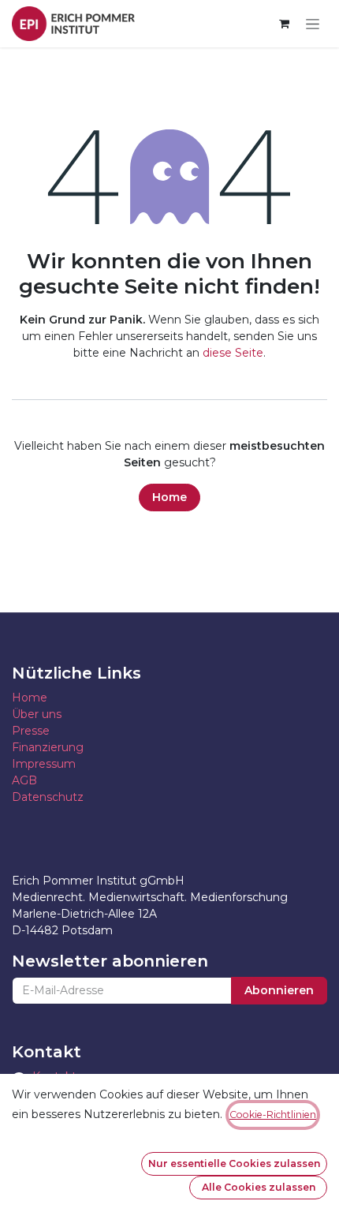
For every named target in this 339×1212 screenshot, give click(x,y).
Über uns (36, 714)
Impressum (44, 764)
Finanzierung (48, 747)
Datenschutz (48, 797)
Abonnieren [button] (279, 990)
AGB (24, 780)
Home (169, 497)
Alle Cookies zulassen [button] (258, 1187)
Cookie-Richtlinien (272, 1114)
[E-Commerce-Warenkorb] (284, 23)
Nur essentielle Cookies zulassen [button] (234, 1163)
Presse (31, 731)
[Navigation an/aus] (312, 24)
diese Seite (233, 353)
